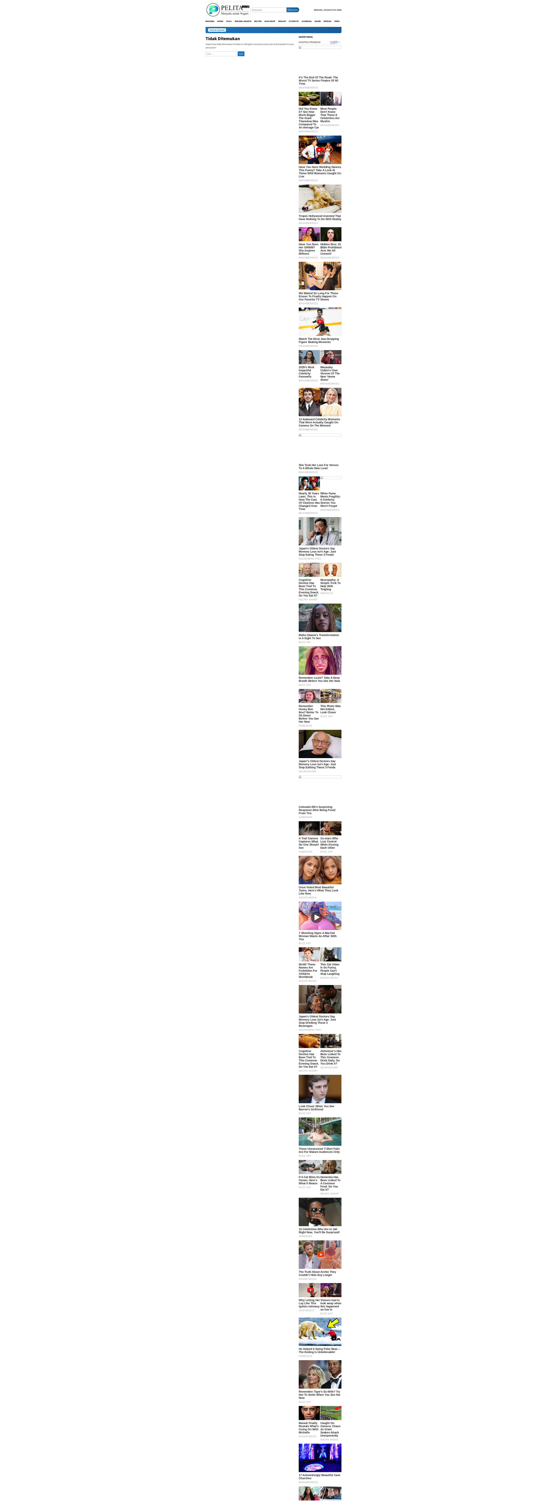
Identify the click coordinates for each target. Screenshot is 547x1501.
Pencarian (293, 9)
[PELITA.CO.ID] (228, 9)
